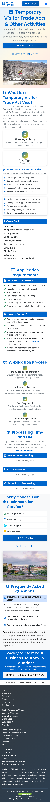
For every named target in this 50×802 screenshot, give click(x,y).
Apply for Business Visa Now (26, 675)
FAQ (3, 744)
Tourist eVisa (7, 696)
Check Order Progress (11, 729)
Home (4, 690)
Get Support (26, 546)
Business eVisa (8, 699)
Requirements (8, 705)
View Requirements (26, 54)
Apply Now (26, 45)
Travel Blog (7, 749)
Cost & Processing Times (13, 710)
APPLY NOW (31, 3)
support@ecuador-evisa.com (17, 761)
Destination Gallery (10, 735)
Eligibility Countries (10, 713)
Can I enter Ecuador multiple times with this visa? (22, 618)
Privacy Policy (14, 799)
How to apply (8, 702)
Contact (5, 758)
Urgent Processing (10, 716)
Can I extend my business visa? (24, 625)
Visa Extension (8, 738)
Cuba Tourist (7, 722)
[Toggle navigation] (45, 3)
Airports (5, 725)
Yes (36, 682)
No (43, 682)
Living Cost (7, 719)
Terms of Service (27, 799)
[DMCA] (25, 794)
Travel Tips (6, 752)
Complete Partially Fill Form (14, 733)
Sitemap (38, 799)
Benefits (5, 741)
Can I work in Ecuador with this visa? (24, 598)
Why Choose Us (9, 755)
